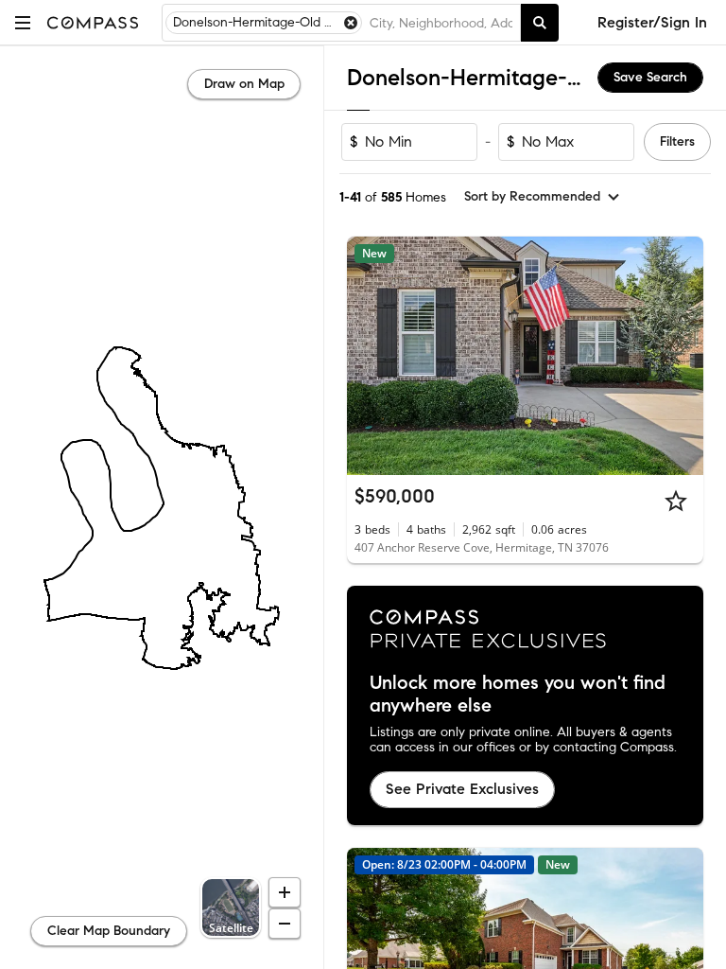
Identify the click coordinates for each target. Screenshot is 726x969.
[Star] (676, 501)
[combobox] (441, 23)
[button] (22, 22)
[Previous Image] (369, 356)
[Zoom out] (284, 923)
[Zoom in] (284, 892)
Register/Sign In (652, 22)
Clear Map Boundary (108, 931)
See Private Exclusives (462, 789)
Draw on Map (244, 84)
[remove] (350, 22)
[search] (540, 23)
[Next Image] (681, 356)
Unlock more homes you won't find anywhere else (518, 694)
